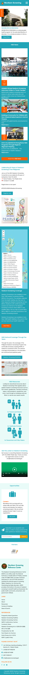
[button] (27, 3)
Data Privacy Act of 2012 (8, 635)
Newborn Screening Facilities (9, 618)
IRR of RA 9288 (5, 628)
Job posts (12, 516)
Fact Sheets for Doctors (8, 633)
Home (3, 599)
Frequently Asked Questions (9, 615)
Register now (7, 193)
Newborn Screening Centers (9, 620)
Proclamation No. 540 (7, 631)
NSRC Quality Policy (7, 637)
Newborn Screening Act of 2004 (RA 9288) (13, 626)
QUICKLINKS (1, 13)
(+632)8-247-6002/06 (9, 649)
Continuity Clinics (6, 624)
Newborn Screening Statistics (11, 357)
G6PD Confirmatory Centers (9, 622)
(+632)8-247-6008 (8, 652)
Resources (4, 604)
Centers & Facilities (6, 606)
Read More (6, 37)
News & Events (5, 608)
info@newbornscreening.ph (11, 658)
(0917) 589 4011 (7, 655)
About (3, 602)
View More (6, 325)
